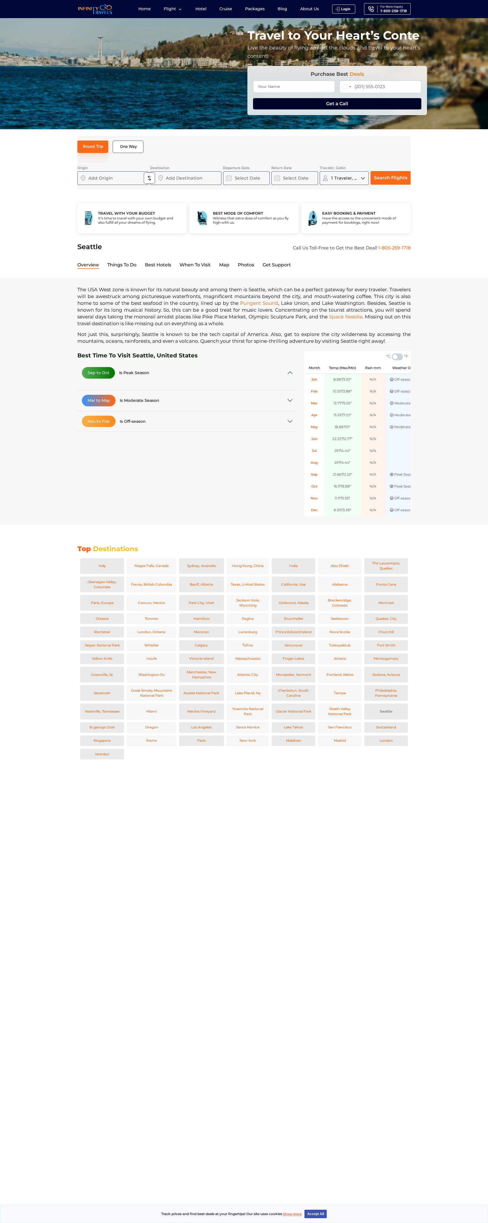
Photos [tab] (246, 265)
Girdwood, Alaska (293, 603)
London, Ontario (151, 632)
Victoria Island (201, 658)
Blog (282, 8)
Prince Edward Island (293, 632)
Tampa (340, 693)
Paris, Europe (102, 603)
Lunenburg (247, 632)
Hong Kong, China (247, 566)
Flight (170, 8)
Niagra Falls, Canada (151, 566)
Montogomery (386, 658)
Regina (248, 618)
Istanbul (102, 754)
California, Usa (293, 584)
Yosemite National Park (247, 711)
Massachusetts (247, 658)
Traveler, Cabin (333, 168)
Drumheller (293, 618)
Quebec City (386, 618)
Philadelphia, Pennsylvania (386, 693)
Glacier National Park (293, 711)
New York (247, 740)
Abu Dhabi (340, 566)
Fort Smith (386, 645)
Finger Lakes (293, 658)
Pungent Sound (259, 303)
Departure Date (236, 168)
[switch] (397, 356)
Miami (151, 711)
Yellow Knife (102, 658)
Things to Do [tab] (121, 265)
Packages (255, 8)
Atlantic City (247, 674)
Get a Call (337, 103)
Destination (159, 168)
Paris (201, 740)
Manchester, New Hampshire (201, 674)
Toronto (151, 618)
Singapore (102, 740)
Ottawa (102, 618)
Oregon (151, 727)
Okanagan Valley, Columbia (102, 584)
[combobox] (113, 178)
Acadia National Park (201, 693)
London (386, 740)
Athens (340, 658)
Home (144, 8)
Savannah (102, 693)
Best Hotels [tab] (158, 265)
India (293, 566)
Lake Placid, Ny (248, 693)
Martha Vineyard (201, 711)
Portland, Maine (339, 674)
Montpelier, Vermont (293, 674)
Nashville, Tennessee (102, 711)
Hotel (200, 8)
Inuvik (151, 658)
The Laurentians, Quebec (386, 565)
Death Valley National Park (339, 711)
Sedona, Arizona (386, 674)
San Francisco (340, 727)
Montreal (386, 603)
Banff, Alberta (201, 584)
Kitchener (102, 632)
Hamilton (201, 618)
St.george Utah (102, 727)
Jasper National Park (102, 645)
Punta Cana (386, 584)
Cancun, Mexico (151, 603)
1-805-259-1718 (394, 248)
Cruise (225, 8)
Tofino (247, 645)
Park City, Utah (201, 603)
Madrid (340, 740)
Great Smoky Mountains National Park (151, 693)
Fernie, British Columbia (151, 584)
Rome (151, 740)
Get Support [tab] (277, 265)
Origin (82, 168)
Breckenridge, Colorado (340, 602)
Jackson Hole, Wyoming (248, 602)
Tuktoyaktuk (339, 645)
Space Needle (345, 317)
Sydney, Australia (201, 566)
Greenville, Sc (102, 674)
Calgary (201, 645)
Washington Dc (151, 674)
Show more (292, 1214)
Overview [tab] (88, 265)
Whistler (151, 645)
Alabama (339, 584)
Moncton (201, 632)
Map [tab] (224, 265)
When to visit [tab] (195, 265)
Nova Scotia (340, 632)
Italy (102, 566)
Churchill (386, 632)
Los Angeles (201, 727)
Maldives (293, 740)
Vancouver (293, 645)
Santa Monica (247, 727)
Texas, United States (248, 584)
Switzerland (386, 727)
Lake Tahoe (293, 727)
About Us (309, 8)
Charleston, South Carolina (293, 693)
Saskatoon (340, 618)
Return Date (281, 168)
